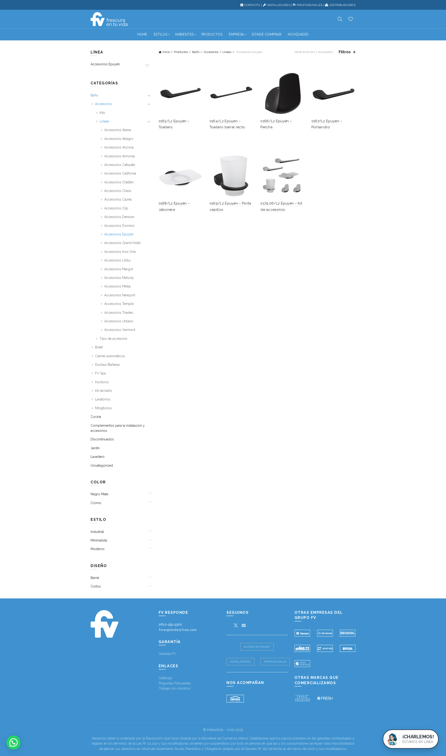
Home (142, 34)
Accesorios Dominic (119, 226)
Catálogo (165, 678)
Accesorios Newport (119, 295)
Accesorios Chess (117, 191)
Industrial (97, 532)
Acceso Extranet (257, 646)
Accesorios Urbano (118, 321)
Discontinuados (102, 439)
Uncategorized (102, 465)
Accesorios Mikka (117, 286)
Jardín (95, 448)
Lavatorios (102, 399)
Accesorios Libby (117, 260)
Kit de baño (103, 391)
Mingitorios (103, 408)
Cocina (96, 417)
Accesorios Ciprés (118, 199)
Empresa (236, 34)
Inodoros (102, 382)
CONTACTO (252, 5)
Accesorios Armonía (119, 156)
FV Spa (100, 373)
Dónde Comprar (267, 34)
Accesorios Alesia (117, 130)
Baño (195, 52)
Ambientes (184, 34)
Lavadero (98, 457)
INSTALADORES (278, 5)
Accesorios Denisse (119, 217)
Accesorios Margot (118, 269)
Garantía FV (167, 654)
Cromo (96, 503)
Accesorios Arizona (119, 147)
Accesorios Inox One (120, 252)
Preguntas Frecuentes (175, 683)
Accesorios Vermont (119, 330)
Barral (95, 578)
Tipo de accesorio (113, 338)
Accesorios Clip (116, 208)
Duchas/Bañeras (107, 364)
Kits (102, 113)
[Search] (340, 19)
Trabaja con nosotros (174, 688)
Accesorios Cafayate (119, 165)
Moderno (98, 549)
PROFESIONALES (309, 5)
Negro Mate (99, 494)
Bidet (99, 347)
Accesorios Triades (118, 312)
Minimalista (99, 540)
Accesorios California (120, 173)
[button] (13, 742)
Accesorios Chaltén (119, 182)
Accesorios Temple (119, 304)
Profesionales (275, 661)
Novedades (298, 34)
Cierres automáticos (110, 356)
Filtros (345, 52)
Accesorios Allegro (118, 139)
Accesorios (210, 52)
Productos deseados (350, 19)
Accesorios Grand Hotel (122, 243)
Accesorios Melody (119, 278)
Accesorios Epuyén (105, 64)
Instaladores (240, 661)
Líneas (227, 52)
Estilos (160, 34)
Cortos (96, 586)
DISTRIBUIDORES (342, 5)
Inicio (166, 52)
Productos (212, 34)
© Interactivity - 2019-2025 (223, 730)
